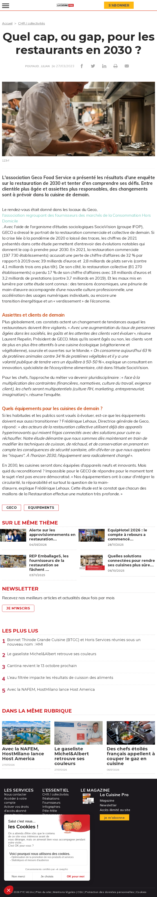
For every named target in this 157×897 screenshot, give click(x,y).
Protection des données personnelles (109, 892)
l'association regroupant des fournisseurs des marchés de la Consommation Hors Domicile (76, 218)
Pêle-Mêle (49, 811)
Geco (11, 508)
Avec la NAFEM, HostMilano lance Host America (51, 689)
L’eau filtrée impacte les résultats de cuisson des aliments (60, 677)
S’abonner (119, 5)
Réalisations (50, 798)
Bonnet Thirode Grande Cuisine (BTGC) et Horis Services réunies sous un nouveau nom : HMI (74, 642)
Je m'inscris (18, 608)
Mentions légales (64, 892)
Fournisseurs (51, 802)
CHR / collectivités (31, 23)
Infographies (51, 807)
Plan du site (43, 892)
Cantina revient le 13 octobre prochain (42, 666)
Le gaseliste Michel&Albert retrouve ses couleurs (51, 654)
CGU (80, 892)
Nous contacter (15, 794)
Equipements (41, 508)
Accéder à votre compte (15, 800)
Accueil (7, 23)
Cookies (141, 892)
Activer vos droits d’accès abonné (16, 809)
